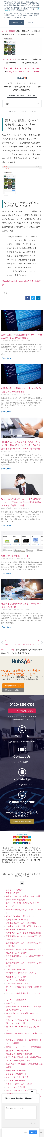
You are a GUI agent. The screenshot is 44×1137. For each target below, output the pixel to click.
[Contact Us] (22, 749)
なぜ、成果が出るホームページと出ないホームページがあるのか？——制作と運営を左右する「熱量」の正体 (21, 502)
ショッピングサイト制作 (16, 1087)
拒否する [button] (30, 22)
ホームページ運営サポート (17, 983)
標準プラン (10, 1003)
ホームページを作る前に (16, 980)
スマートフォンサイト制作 (17, 1077)
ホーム (4, 31)
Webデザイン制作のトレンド (15, 556)
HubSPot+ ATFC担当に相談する (22, 95)
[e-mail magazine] (22, 795)
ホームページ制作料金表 (16, 1000)
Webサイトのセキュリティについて (21, 973)
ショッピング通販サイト (16, 1074)
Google (10, 71)
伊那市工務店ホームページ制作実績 (21, 923)
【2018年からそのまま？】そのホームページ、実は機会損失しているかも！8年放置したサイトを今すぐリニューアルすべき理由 (22, 445)
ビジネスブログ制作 (14, 890)
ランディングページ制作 (16, 1080)
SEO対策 (12, 31)
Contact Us (22, 756)
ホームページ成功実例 (15, 899)
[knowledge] (22, 772)
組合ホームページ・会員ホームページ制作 (24, 896)
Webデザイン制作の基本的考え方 (20, 916)
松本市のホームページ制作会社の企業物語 (24, 933)
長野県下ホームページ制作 (17, 919)
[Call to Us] (22, 729)
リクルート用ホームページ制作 (19, 1084)
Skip (25, 1132)
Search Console (22, 71)
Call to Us (22, 736)
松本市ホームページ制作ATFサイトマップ (23, 926)
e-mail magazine (22, 802)
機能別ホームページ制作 (16, 1070)
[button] (38, 104)
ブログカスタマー (13, 893)
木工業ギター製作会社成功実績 (19, 1054)
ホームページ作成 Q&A (15, 969)
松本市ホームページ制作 (16, 929)
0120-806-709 (22, 704)
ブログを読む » (6, 358)
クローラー (34, 71)
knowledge (22, 779)
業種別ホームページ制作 (16, 977)
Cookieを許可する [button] (16, 22)
